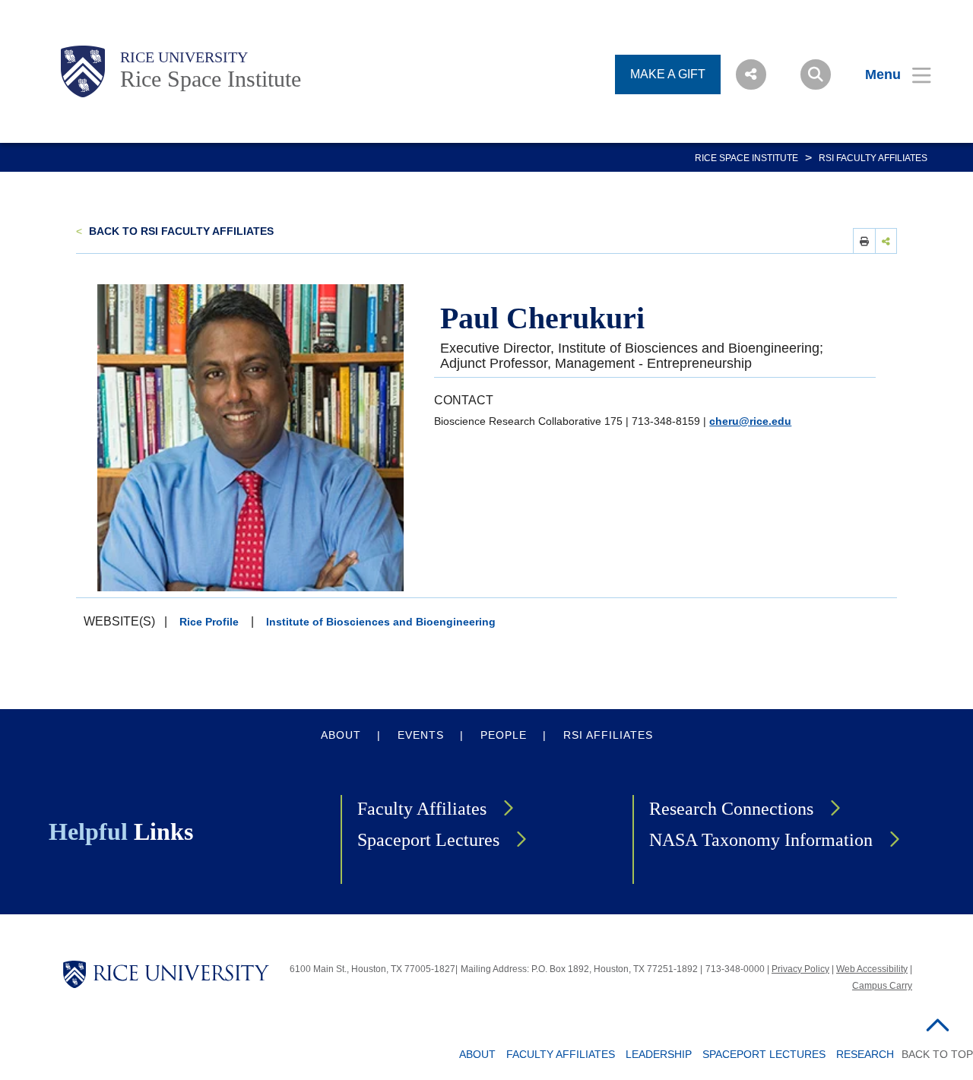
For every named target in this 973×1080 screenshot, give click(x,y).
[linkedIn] (759, 274)
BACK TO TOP (937, 1054)
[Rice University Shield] (83, 71)
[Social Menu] (751, 74)
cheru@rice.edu (750, 421)
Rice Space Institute (210, 78)
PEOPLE (503, 735)
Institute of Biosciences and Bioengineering (381, 622)
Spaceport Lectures (428, 840)
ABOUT (341, 735)
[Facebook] (799, 274)
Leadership (659, 1054)
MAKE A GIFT (667, 74)
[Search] (815, 74)
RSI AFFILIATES (608, 735)
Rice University (184, 57)
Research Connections (731, 809)
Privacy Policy (800, 969)
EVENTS (421, 735)
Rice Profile (209, 622)
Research (865, 1054)
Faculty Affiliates (421, 809)
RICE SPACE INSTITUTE (746, 158)
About (477, 1054)
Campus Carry (882, 985)
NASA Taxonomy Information (761, 840)
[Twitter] (877, 274)
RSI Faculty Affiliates (873, 158)
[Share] (886, 240)
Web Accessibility (872, 969)
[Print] (864, 240)
